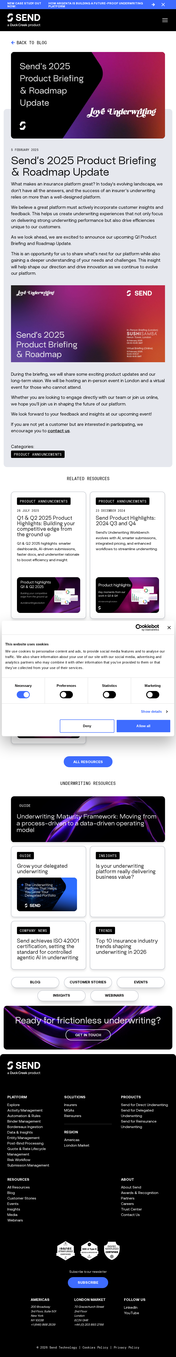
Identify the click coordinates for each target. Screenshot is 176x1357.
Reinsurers (72, 1115)
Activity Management (25, 1110)
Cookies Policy (95, 1347)
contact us (59, 430)
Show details (151, 711)
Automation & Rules (24, 1115)
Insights (61, 996)
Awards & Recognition (139, 1192)
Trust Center (131, 1209)
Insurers (70, 1104)
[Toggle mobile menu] (165, 20)
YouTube (131, 1313)
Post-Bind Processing (25, 1143)
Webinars (114, 996)
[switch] (66, 694)
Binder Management (24, 1121)
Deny (87, 726)
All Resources (18, 1187)
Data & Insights (20, 1132)
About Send (131, 1187)
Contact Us (130, 1214)
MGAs (69, 1110)
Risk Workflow (18, 1159)
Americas (72, 1139)
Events (141, 982)
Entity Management (23, 1137)
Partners (128, 1198)
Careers (127, 1203)
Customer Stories (88, 982)
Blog (35, 982)
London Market (76, 1145)
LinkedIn (131, 1307)
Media (12, 1214)
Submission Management (28, 1165)
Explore (13, 1104)
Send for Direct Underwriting (144, 1104)
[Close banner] (169, 627)
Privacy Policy (126, 1347)
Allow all (143, 726)
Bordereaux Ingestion (25, 1126)
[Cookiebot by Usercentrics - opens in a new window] (139, 627)
